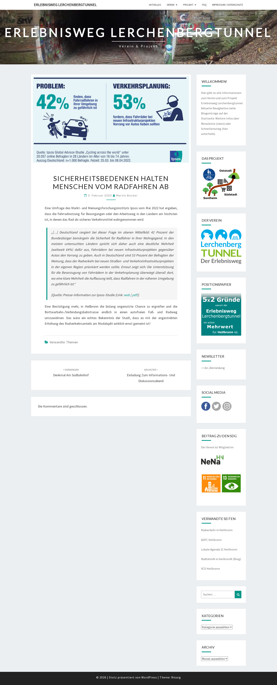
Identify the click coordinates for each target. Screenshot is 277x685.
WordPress (149, 677)
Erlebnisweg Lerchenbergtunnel (65, 4)
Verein (170, 4)
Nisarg (176, 677)
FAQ (204, 4)
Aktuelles (155, 4)
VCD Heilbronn (210, 568)
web (127, 295)
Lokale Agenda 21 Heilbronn (219, 549)
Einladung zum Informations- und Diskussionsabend (151, 375)
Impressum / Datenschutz (227, 4)
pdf (134, 295)
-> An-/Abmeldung (213, 368)
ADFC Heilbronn (211, 540)
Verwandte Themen (64, 342)
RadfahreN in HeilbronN (216, 559)
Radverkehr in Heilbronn (217, 530)
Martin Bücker (127, 195)
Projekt (188, 4)
